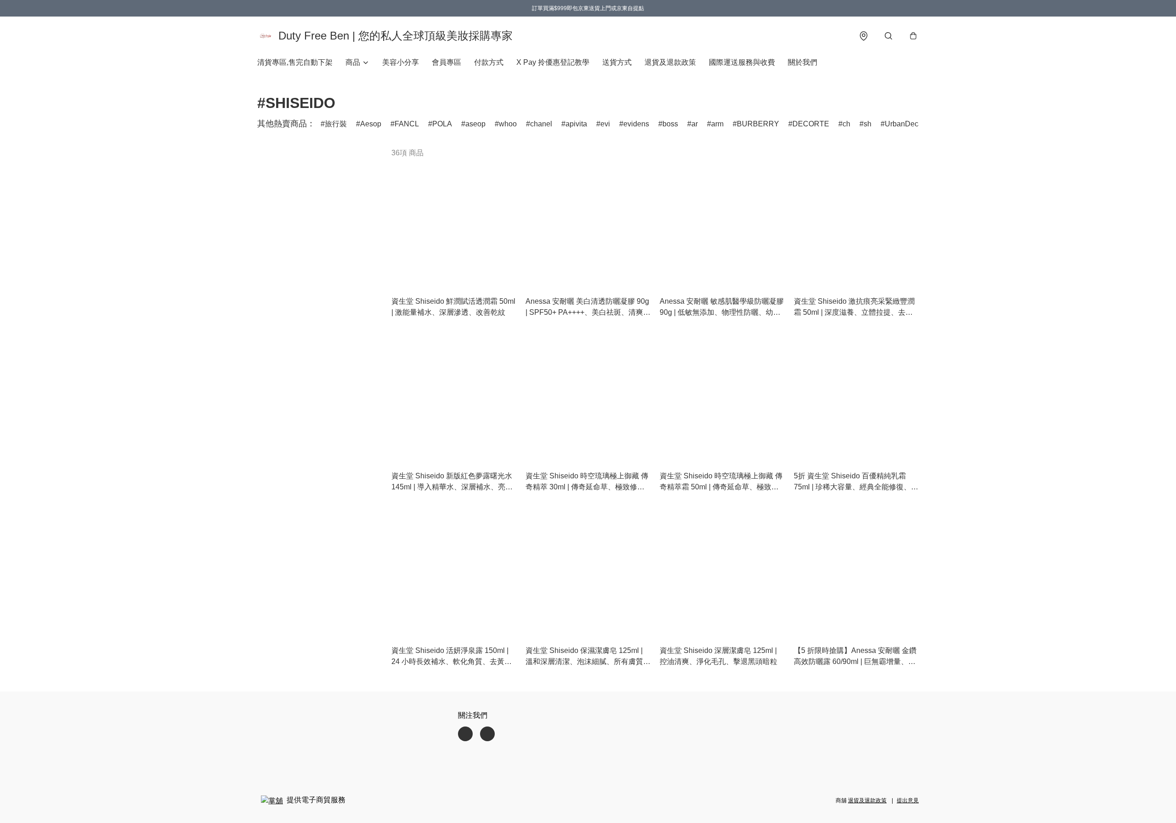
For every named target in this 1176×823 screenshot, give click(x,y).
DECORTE (810, 124)
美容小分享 (400, 62)
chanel (541, 124)
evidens (636, 124)
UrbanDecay (905, 124)
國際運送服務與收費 (742, 62)
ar (694, 124)
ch (846, 124)
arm (717, 124)
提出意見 (908, 800)
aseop (475, 124)
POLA (442, 124)
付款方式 (488, 62)
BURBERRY (758, 124)
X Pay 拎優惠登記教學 (552, 62)
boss (670, 124)
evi (605, 124)
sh (867, 124)
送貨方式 (617, 62)
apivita (576, 124)
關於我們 (802, 62)
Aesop (370, 124)
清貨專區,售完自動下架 (295, 62)
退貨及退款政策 (670, 62)
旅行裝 (336, 124)
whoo (508, 124)
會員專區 (446, 62)
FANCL (407, 124)
